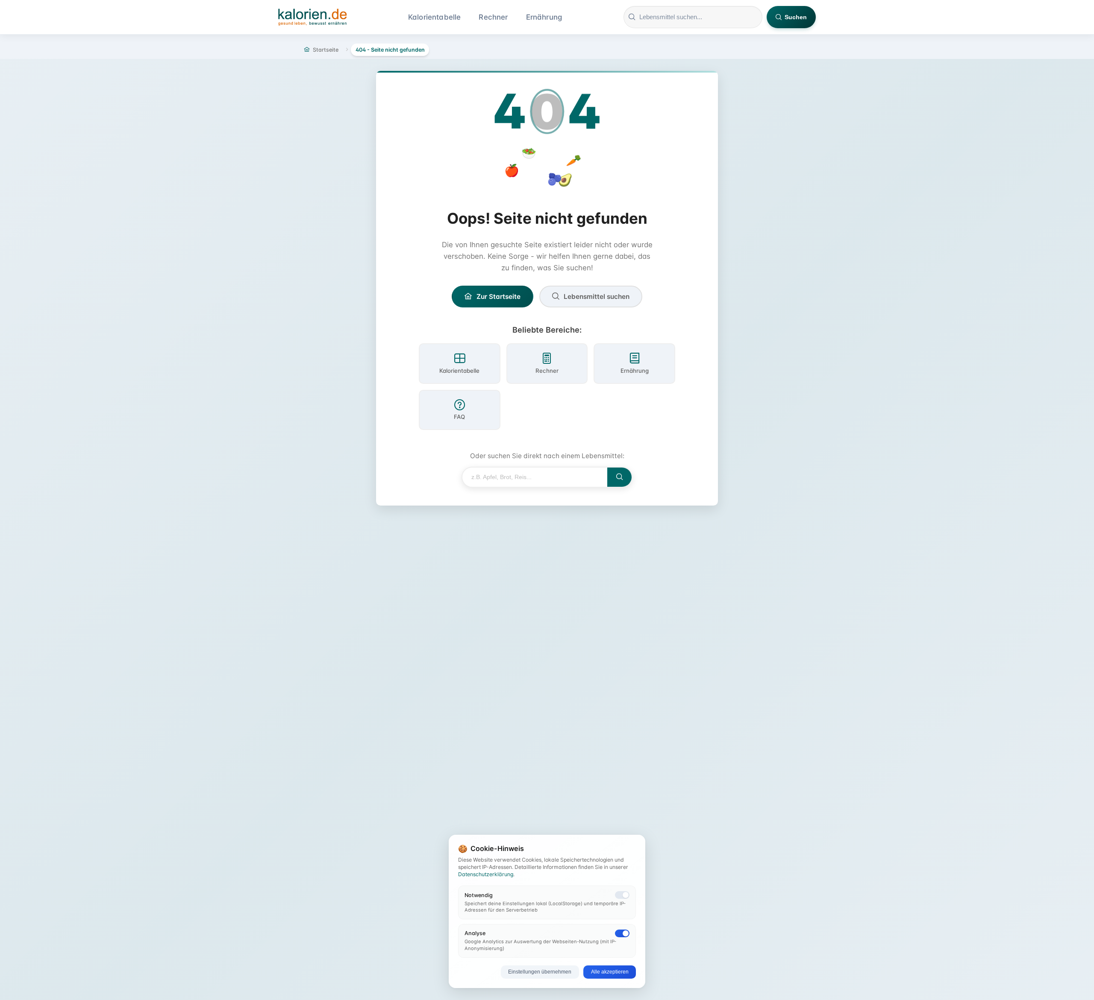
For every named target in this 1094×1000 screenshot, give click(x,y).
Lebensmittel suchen (596, 296)
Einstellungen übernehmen (539, 972)
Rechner (493, 17)
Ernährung (544, 17)
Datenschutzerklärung (485, 874)
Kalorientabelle (434, 17)
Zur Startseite (498, 296)
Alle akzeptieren (610, 972)
